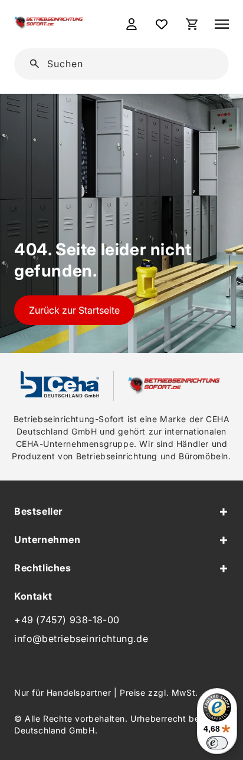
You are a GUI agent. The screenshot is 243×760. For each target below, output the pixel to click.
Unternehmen (47, 539)
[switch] (217, 742)
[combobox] (129, 64)
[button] (222, 24)
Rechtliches (42, 568)
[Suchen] (202, 63)
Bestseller (38, 511)
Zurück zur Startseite (74, 310)
